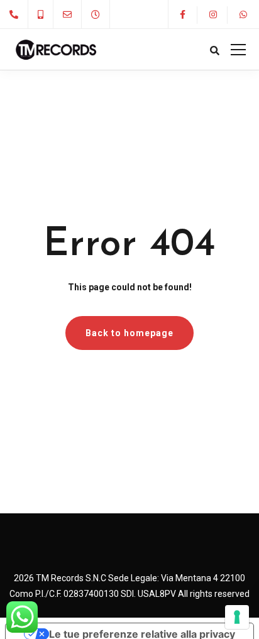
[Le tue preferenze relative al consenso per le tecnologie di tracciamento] (237, 617)
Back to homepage (129, 333)
